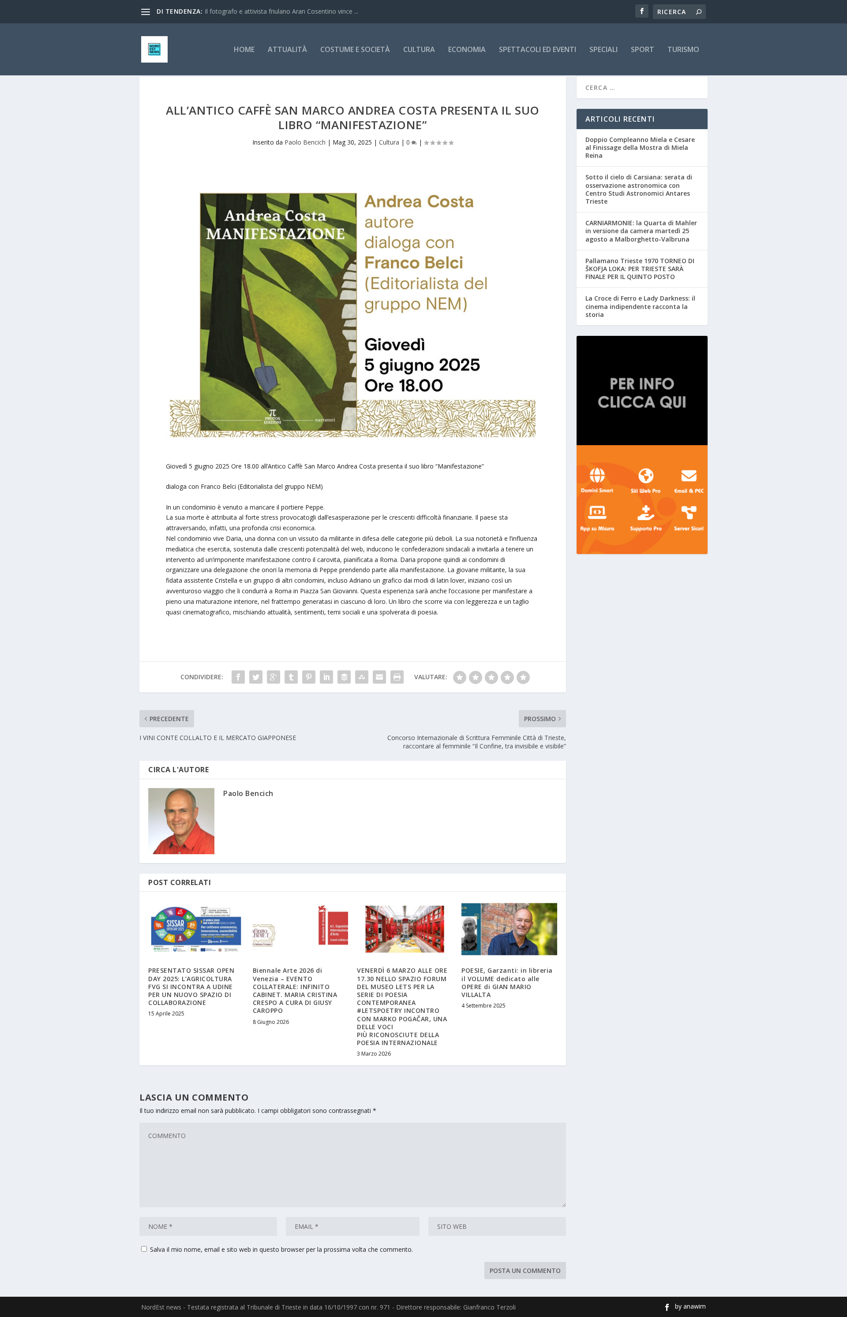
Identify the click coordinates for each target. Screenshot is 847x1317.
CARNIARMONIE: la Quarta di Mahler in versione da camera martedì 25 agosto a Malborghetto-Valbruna (641, 231)
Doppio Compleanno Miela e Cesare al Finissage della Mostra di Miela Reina (640, 147)
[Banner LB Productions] (642, 390)
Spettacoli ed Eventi (537, 50)
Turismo (683, 50)
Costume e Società (355, 50)
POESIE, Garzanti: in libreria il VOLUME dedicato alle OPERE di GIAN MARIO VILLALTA (507, 982)
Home (244, 50)
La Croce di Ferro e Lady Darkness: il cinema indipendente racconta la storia (640, 306)
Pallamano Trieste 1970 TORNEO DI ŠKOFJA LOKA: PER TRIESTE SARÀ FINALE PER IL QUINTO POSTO (639, 269)
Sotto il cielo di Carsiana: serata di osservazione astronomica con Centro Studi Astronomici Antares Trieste (638, 189)
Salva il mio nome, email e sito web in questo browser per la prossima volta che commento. (281, 1249)
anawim (694, 1306)
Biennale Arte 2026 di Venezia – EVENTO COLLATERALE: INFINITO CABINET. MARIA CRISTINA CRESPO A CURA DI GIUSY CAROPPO (295, 990)
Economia (467, 50)
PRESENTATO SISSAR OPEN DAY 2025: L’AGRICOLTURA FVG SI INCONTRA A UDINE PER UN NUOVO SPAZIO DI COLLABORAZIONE (191, 986)
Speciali (603, 50)
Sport (642, 50)
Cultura (419, 50)
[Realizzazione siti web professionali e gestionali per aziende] (642, 499)
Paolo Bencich (305, 142)
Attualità (287, 50)
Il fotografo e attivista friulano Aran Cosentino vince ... (281, 11)
